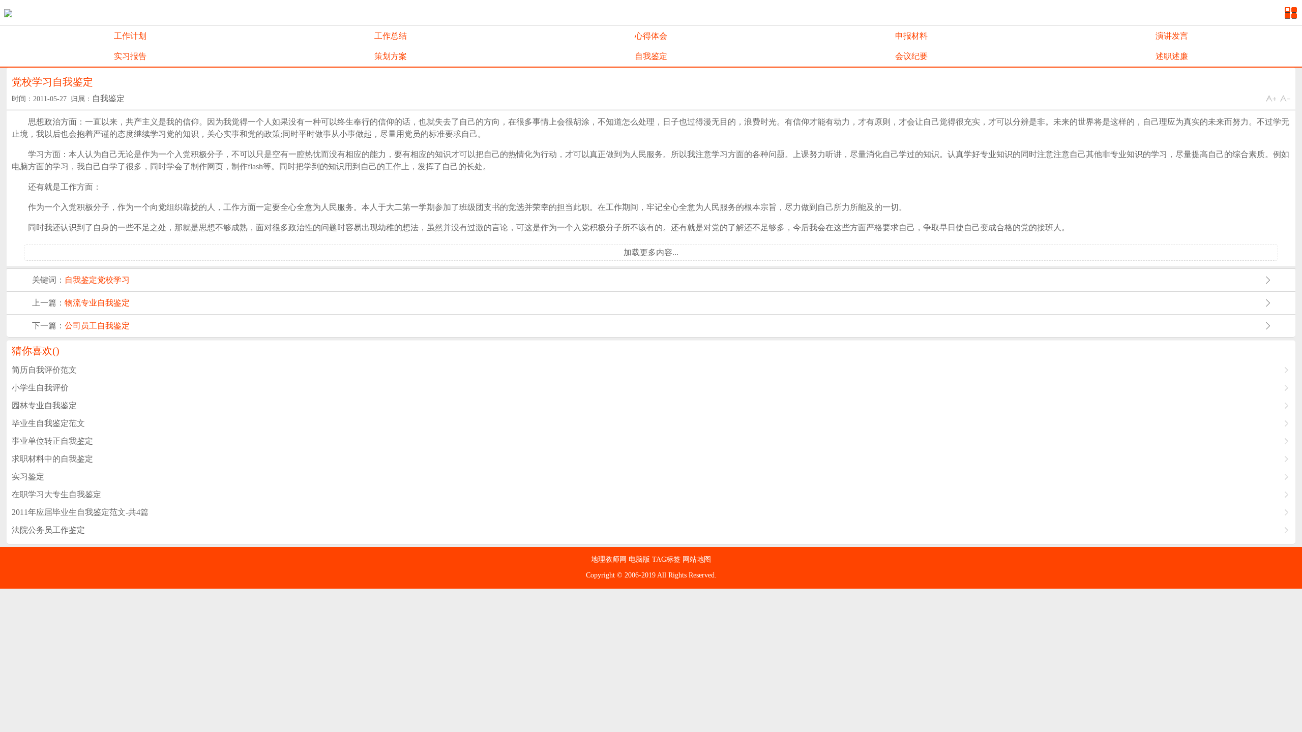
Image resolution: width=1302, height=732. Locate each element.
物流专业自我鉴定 (97, 302)
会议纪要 (911, 56)
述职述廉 (1172, 56)
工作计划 (130, 36)
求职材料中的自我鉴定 (52, 458)
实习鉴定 (28, 476)
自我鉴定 (651, 56)
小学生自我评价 (40, 387)
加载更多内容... (651, 252)
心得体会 (651, 36)
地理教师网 (610, 559)
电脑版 (640, 559)
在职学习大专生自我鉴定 (56, 494)
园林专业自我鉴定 (44, 405)
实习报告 (130, 56)
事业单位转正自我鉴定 (52, 441)
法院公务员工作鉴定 (48, 530)
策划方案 (390, 56)
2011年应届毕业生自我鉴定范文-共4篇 (80, 512)
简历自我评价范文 (44, 369)
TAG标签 (667, 559)
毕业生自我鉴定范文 (48, 423)
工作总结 (390, 36)
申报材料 (911, 36)
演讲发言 (1172, 36)
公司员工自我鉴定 (97, 325)
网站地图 (697, 559)
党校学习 (113, 280)
